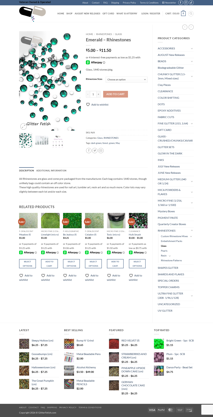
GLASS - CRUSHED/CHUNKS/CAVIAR (175, 138)
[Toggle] (192, 48)
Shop (69, 13)
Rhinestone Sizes (94, 79)
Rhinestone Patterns (171, 260)
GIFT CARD (164, 129)
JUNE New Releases (169, 172)
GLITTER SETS (166, 147)
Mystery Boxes (166, 211)
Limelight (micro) (50, 234)
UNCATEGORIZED (169, 304)
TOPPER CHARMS (168, 287)
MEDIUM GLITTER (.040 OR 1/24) (172, 181)
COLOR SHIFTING (168, 97)
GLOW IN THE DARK (170, 153)
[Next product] (184, 27)
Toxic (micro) (113, 234)
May (118, 143)
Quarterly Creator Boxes (172, 224)
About (85, 2)
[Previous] (25, 81)
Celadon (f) (90, 234)
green (112, 143)
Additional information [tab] (51, 170)
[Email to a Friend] (101, 150)
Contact (96, 2)
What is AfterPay (126, 13)
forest (105, 143)
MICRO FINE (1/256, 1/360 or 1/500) (170, 202)
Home (60, 13)
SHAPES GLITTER (168, 267)
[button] (169, 3)
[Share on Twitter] (95, 150)
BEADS (162, 61)
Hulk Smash (135, 234)
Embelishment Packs (171, 241)
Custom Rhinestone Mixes (174, 236)
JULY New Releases (169, 166)
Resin (164, 255)
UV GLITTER (165, 310)
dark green (96, 143)
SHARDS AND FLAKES (171, 274)
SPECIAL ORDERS (168, 280)
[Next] (75, 81)
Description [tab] (26, 170)
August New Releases (87, 13)
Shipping (115, 2)
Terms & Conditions (149, 2)
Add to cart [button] (49, 263)
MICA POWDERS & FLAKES (169, 192)
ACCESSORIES (166, 48)
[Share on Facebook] (89, 150)
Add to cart (115, 94)
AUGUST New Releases (171, 54)
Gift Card (108, 13)
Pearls (164, 250)
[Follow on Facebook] (180, 2)
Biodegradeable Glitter (171, 67)
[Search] (191, 13)
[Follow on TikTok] (191, 2)
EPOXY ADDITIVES (169, 110)
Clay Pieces (164, 84)
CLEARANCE (165, 91)
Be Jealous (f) (70, 234)
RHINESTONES (166, 230)
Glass (163, 245)
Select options (27, 263)
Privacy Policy (129, 2)
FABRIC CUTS (166, 117)
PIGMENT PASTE (168, 217)
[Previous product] (191, 27)
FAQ (105, 2)
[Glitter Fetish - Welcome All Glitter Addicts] (35, 14)
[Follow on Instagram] (186, 2)
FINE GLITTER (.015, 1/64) (173, 123)
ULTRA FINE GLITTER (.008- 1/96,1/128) (170, 295)
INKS (161, 159)
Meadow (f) (25, 234)
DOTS (161, 104)
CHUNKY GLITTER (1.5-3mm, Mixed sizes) (172, 76)
